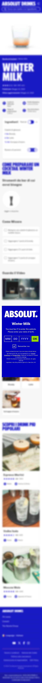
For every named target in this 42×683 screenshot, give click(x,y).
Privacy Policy (16, 355)
